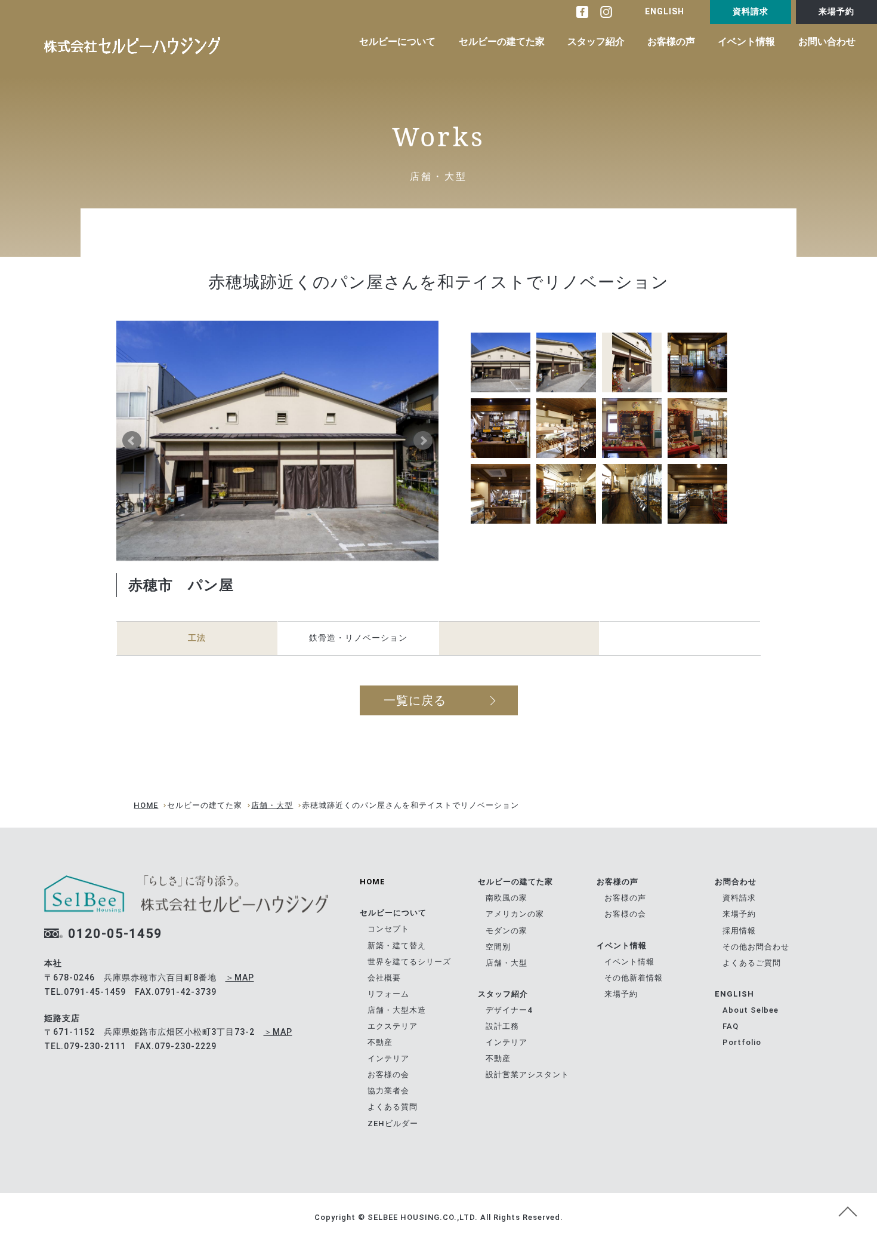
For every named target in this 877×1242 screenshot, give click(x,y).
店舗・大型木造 (397, 1010)
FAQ (730, 1026)
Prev (131, 440)
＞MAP (240, 977)
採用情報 (739, 930)
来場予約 (836, 11)
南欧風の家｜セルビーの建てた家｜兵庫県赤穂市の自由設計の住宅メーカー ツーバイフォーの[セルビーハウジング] (132, 45)
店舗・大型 (272, 805)
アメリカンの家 (515, 913)
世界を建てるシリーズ (409, 961)
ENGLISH (664, 11)
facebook (582, 12)
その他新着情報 (633, 977)
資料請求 (750, 11)
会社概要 (384, 977)
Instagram (606, 12)
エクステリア (393, 1026)
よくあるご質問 (751, 962)
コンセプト (388, 928)
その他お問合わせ (755, 946)
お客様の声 (671, 41)
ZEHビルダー (393, 1123)
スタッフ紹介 (596, 41)
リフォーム (388, 993)
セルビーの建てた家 (502, 41)
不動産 (380, 1042)
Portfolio (741, 1042)
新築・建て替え (397, 945)
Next (423, 440)
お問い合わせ (827, 41)
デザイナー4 (509, 1010)
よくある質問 (393, 1106)
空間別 (498, 946)
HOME (146, 805)
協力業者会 (388, 1090)
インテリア (388, 1058)
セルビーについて (397, 41)
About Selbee (750, 1010)
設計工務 (502, 1026)
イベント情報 (746, 41)
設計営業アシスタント (527, 1074)
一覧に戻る (415, 700)
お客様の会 (388, 1074)
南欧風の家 (506, 897)
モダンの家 (506, 930)
